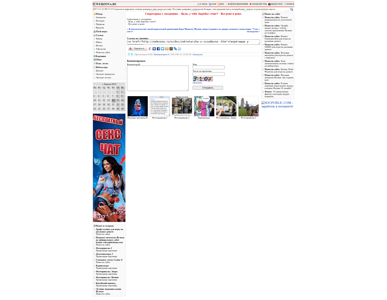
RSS (222, 4)
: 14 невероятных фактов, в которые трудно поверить (277, 94)
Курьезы (100, 27)
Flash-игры (101, 31)
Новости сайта (103, 52)
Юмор (99, 14)
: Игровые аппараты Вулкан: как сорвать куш (279, 77)
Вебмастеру (102, 67)
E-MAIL (204, 4)
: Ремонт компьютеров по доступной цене (278, 19)
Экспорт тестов (103, 77)
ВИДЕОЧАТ (277, 4)
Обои (98, 59)
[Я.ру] (150, 48)
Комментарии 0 (161, 54)
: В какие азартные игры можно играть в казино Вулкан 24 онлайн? (279, 85)
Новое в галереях (105, 226)
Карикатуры (204, 117)
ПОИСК (290, 4)
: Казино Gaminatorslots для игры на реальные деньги (278, 38)
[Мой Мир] (171, 48)
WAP (214, 4)
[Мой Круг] (180, 48)
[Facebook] (158, 48)
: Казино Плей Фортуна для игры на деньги (279, 70)
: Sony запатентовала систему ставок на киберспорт (279, 63)
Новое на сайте (272, 14)
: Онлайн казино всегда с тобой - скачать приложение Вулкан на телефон (278, 29)
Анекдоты (101, 17)
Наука (99, 42)
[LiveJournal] (175, 48)
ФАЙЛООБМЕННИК (238, 4)
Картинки (101, 56)
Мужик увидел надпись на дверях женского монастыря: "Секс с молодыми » (227, 30)
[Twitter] (163, 48)
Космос (99, 45)
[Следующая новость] (291, 9)
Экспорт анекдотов (105, 74)
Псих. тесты (102, 63)
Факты (99, 38)
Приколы (100, 24)
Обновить (197, 82)
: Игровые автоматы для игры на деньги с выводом (279, 55)
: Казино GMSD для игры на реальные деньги (279, 47)
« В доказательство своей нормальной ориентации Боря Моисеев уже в (160, 30)
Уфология (101, 49)
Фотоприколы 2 (159, 117)
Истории (100, 21)
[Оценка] (129, 54)
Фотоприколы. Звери (226, 117)
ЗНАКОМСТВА (259, 4)
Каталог (100, 70)
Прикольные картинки (106, 249)
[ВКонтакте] (154, 48)
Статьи (99, 35)
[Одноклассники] (167, 48)
